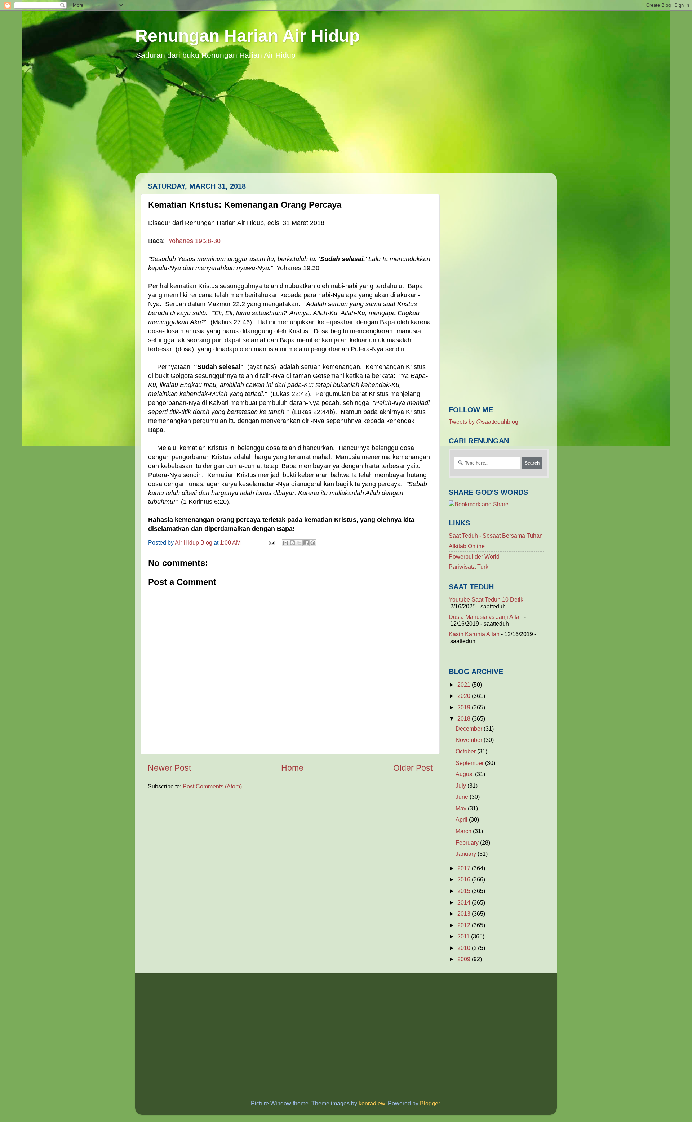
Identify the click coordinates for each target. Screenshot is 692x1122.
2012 (464, 925)
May (462, 808)
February (468, 842)
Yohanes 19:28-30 (194, 241)
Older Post (412, 768)
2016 (464, 879)
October (466, 751)
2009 (464, 959)
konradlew (372, 1103)
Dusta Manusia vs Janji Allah (486, 616)
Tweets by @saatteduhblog (483, 421)
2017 (464, 868)
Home (292, 768)
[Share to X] (299, 542)
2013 (464, 913)
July (461, 785)
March (464, 831)
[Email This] (285, 542)
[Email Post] (271, 542)
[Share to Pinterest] (312, 542)
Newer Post (169, 768)
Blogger (430, 1103)
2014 (464, 902)
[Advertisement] (346, 122)
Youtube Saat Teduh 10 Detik (486, 599)
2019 (464, 707)
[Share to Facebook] (306, 542)
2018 (464, 718)
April (462, 819)
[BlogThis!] (292, 542)
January (467, 853)
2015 (464, 891)
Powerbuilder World (474, 556)
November (470, 739)
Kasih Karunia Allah (474, 634)
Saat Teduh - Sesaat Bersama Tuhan (496, 535)
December (470, 728)
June (463, 796)
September (470, 763)
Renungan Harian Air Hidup (247, 35)
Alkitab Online (467, 546)
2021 (464, 684)
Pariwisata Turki (469, 566)
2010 (464, 948)
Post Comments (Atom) (212, 786)
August (465, 774)
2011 (464, 936)
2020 (464, 695)
